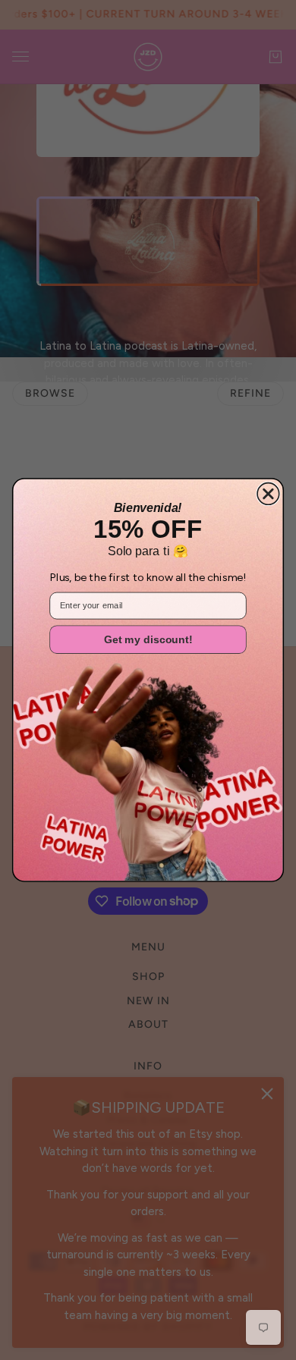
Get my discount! (148, 639)
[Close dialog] (268, 494)
